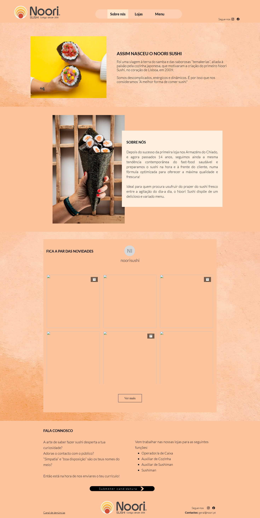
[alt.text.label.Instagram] (233, 19)
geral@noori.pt (207, 512)
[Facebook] (238, 19)
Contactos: (192, 512)
